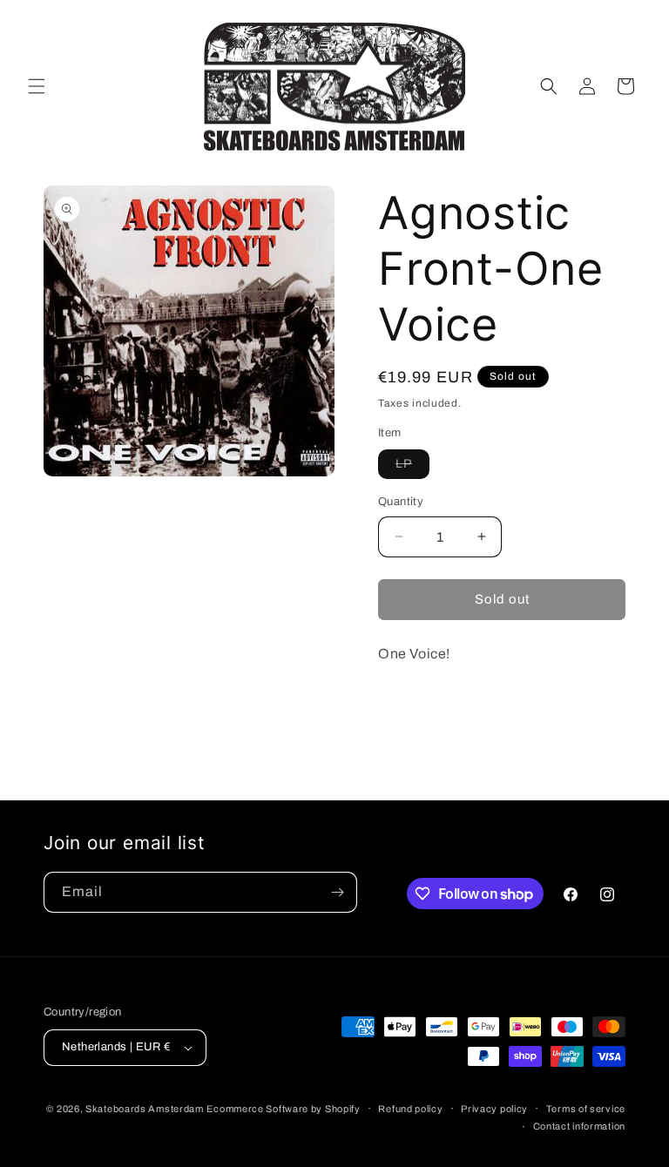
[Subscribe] (337, 892)
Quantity (400, 502)
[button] (36, 86)
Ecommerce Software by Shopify (283, 1108)
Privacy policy (494, 1108)
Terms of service (585, 1108)
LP (412, 467)
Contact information (579, 1126)
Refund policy (410, 1108)
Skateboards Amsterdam (144, 1108)
